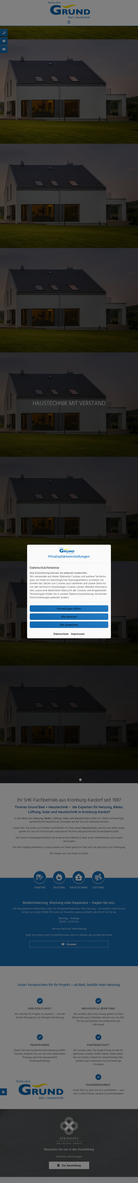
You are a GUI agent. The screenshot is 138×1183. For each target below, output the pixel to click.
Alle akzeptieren (69, 625)
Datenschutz (61, 634)
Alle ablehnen (69, 617)
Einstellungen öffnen (69, 609)
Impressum (78, 634)
